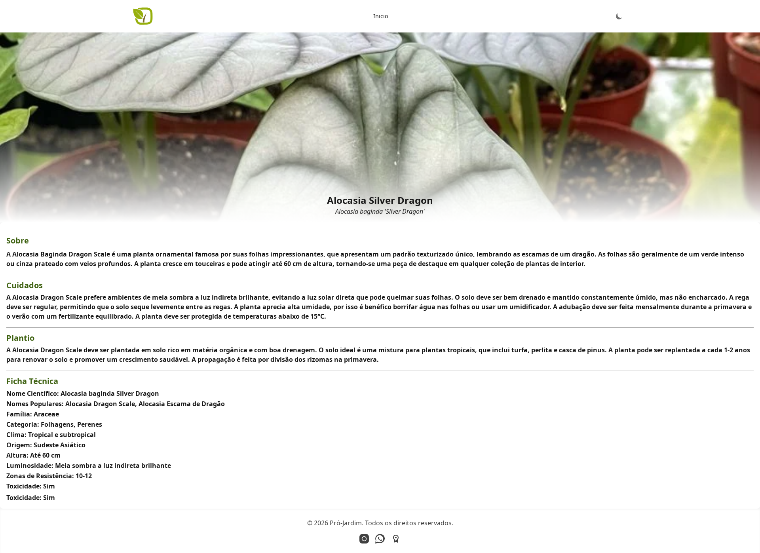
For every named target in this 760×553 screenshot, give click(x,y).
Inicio (380, 16)
